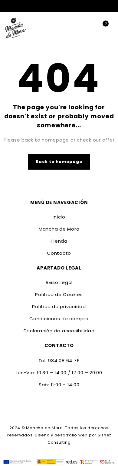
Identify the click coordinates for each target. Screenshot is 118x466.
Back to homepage (59, 161)
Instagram (111, 6)
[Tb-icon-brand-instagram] (64, 403)
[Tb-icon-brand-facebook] (54, 403)
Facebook (102, 6)
